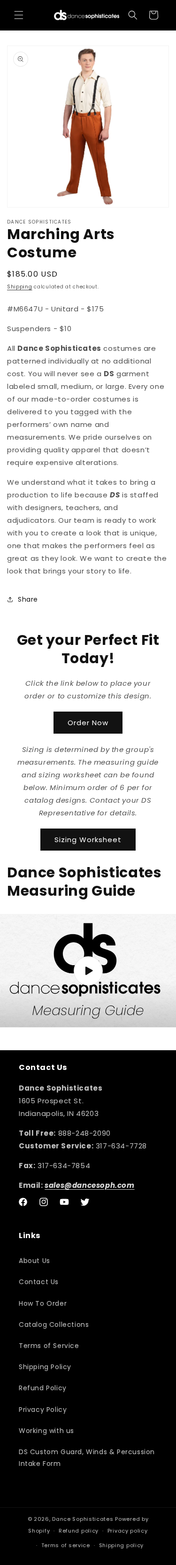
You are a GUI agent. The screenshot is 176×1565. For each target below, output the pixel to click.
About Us (34, 1260)
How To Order (43, 1303)
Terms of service (65, 1545)
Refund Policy (43, 1388)
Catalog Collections (54, 1324)
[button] (18, 15)
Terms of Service (49, 1345)
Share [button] (28, 599)
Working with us (46, 1430)
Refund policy (79, 1530)
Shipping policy (121, 1545)
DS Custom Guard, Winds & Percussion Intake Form (87, 1457)
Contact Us (39, 1281)
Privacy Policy (43, 1409)
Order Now (88, 723)
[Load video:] (88, 970)
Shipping (19, 286)
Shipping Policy (45, 1366)
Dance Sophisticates (82, 1519)
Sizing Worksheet (88, 839)
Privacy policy (127, 1530)
